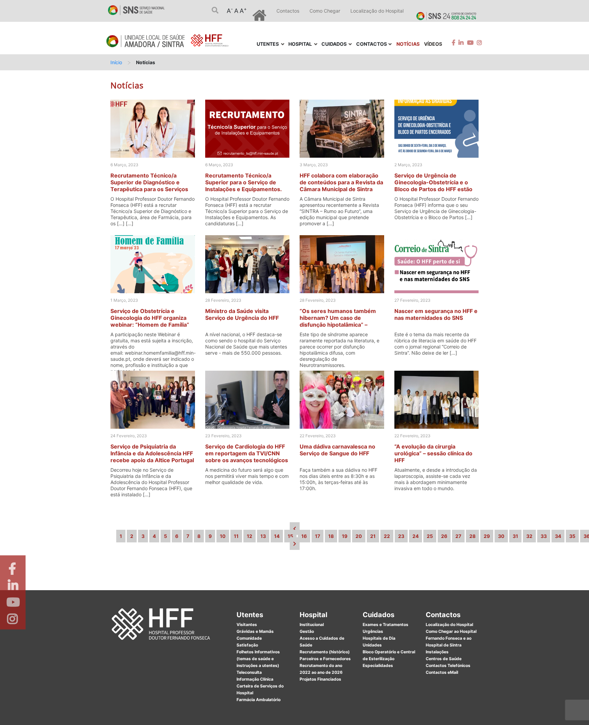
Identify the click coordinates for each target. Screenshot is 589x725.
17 (317, 536)
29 (487, 536)
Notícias (408, 44)
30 (501, 536)
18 (331, 536)
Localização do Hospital (377, 11)
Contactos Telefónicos (448, 665)
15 (290, 536)
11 (236, 536)
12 (249, 536)
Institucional (312, 624)
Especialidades (378, 665)
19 (344, 536)
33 (544, 536)
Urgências (373, 631)
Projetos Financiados (320, 679)
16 (304, 536)
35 (572, 536)
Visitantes (247, 624)
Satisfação (247, 645)
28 (472, 536)
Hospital (313, 615)
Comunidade (249, 638)
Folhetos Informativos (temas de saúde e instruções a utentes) (258, 658)
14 (277, 536)
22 (387, 536)
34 (558, 536)
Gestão (307, 631)
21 (373, 536)
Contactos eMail (442, 672)
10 (223, 536)
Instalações (437, 651)
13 (263, 536)
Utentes (250, 615)
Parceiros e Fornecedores (325, 658)
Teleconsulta (249, 672)
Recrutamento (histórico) (325, 651)
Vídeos (433, 44)
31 (515, 536)
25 (430, 536)
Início (116, 62)
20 (359, 536)
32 (529, 536)
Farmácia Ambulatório (259, 699)
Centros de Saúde (444, 658)
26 (444, 536)
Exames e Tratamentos (385, 624)
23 (401, 536)
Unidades (372, 645)
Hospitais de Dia (379, 638)
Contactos (287, 11)
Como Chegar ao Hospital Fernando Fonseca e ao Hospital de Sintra (451, 638)
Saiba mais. (368, 713)
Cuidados (378, 615)
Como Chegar (324, 11)
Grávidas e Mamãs (255, 631)
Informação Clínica (255, 679)
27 (458, 536)
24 (415, 536)
